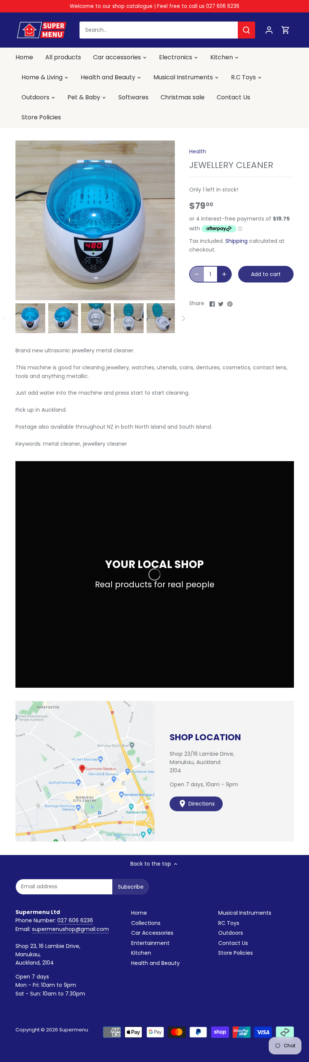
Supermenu (73, 1029)
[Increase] (224, 274)
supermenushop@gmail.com (70, 929)
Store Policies (235, 953)
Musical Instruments (244, 913)
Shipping (236, 241)
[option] (30, 318)
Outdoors (230, 933)
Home (139, 913)
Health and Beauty (155, 963)
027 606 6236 (75, 920)
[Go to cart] (285, 30)
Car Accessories (152, 933)
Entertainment (150, 943)
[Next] (183, 318)
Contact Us (233, 943)
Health (197, 151)
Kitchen (141, 953)
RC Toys (228, 923)
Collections (146, 923)
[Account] (269, 30)
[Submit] (246, 30)
